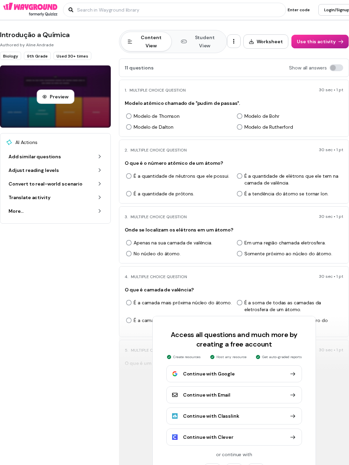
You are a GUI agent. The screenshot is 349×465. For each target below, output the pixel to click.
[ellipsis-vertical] (234, 41)
